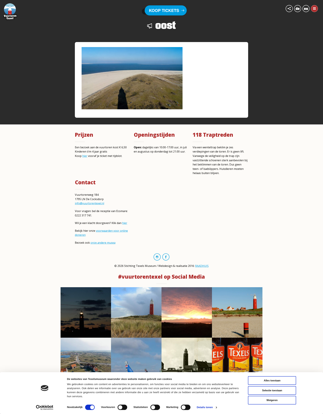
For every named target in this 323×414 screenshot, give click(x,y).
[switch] (122, 407)
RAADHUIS (202, 266)
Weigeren (272, 400)
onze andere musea (103, 242)
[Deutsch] (297, 8)
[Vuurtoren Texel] (10, 11)
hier (84, 156)
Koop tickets (164, 10)
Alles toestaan (272, 380)
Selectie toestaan (272, 390)
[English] (306, 8)
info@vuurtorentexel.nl (89, 203)
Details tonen (205, 407)
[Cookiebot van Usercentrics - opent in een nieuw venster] (44, 407)
